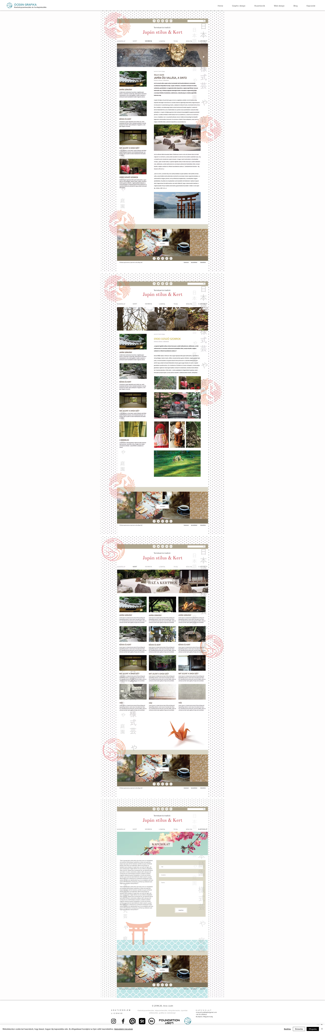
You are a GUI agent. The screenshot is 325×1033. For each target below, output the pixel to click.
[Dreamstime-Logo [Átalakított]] (132, 1021)
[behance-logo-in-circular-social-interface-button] (151, 1021)
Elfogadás (313, 1029)
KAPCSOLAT (204, 1010)
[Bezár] (321, 1029)
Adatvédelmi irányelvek (123, 1029)
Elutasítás (299, 1029)
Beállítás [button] (287, 1029)
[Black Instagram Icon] (113, 1021)
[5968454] (142, 1021)
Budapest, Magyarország (204, 1017)
